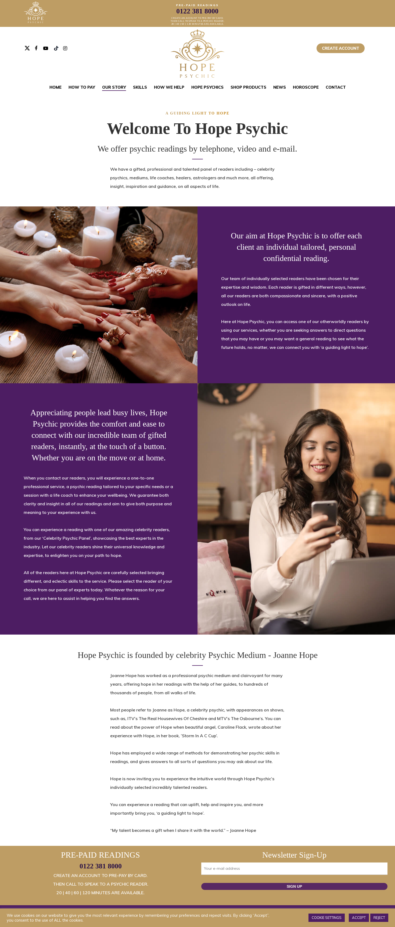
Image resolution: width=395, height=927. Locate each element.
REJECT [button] (379, 917)
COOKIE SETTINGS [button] (327, 917)
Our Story (114, 87)
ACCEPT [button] (359, 917)
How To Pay (82, 87)
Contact (336, 87)
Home (55, 87)
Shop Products (248, 87)
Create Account (340, 48)
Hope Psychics (207, 87)
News (279, 87)
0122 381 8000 (101, 866)
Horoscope (306, 87)
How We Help (169, 87)
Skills (140, 87)
